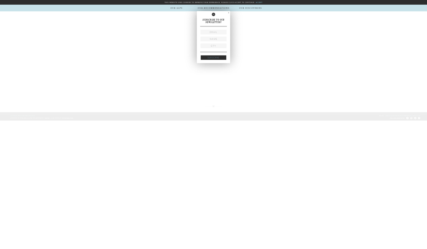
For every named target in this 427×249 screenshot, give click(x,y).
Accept (259, 2)
